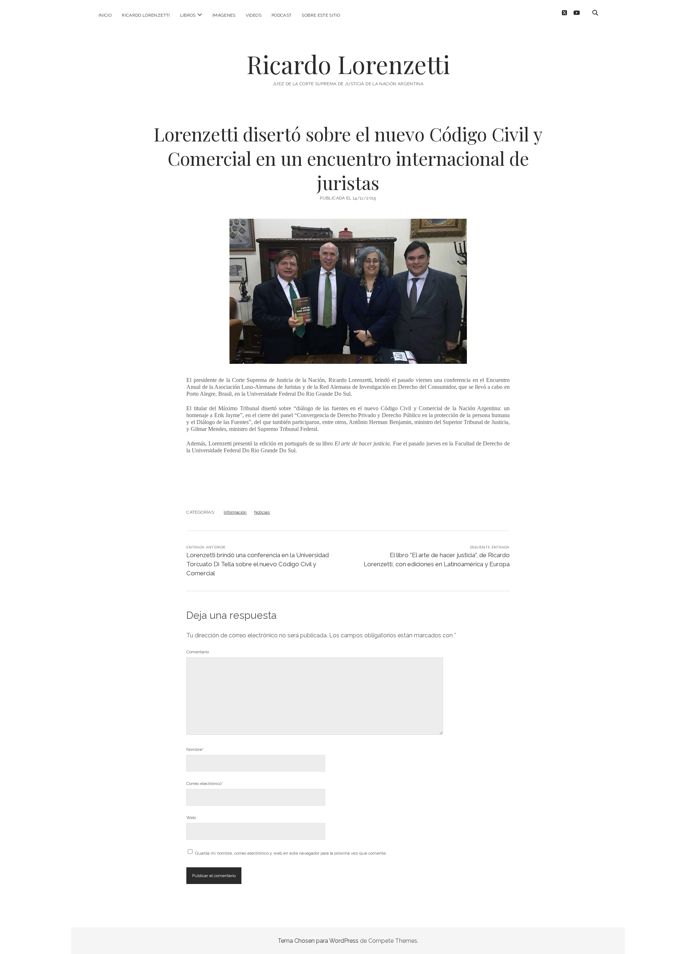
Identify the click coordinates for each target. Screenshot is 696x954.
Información (235, 512)
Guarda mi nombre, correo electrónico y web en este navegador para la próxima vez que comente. (291, 853)
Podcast (282, 15)
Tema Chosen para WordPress (318, 940)
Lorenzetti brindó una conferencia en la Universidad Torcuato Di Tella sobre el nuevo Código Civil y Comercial (257, 564)
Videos (253, 15)
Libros (188, 15)
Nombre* (195, 749)
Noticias (262, 512)
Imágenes (224, 15)
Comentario (197, 651)
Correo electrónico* (204, 783)
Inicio (105, 15)
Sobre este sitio (321, 15)
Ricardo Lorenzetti (146, 15)
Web (191, 817)
